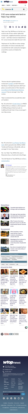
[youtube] (19, 398)
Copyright (22, 403)
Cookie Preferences (14, 409)
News (3, 5)
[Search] (25, 5)
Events (12, 387)
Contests (13, 379)
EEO (14, 405)
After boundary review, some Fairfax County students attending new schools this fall (16, 234)
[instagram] (8, 398)
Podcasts (20, 381)
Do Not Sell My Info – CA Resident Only (17, 407)
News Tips (13, 383)
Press (19, 379)
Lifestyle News (12, 258)
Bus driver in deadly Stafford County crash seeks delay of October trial (18, 248)
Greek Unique (17, 103)
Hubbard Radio (3, 405)
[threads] (22, 398)
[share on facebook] (10, 27)
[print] (25, 27)
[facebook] (4, 398)
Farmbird (10, 83)
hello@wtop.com (8, 369)
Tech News (14, 259)
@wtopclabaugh (10, 176)
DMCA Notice (10, 405)
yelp (17, 264)
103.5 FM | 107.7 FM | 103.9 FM (20, 387)
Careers (5, 386)
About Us (6, 379)
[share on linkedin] (19, 27)
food (7, 264)
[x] (11, 398)
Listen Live (8, 9)
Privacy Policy (10, 403)
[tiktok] (15, 398)
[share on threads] (16, 27)
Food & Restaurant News (17, 256)
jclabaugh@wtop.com (14, 20)
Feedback (5, 403)
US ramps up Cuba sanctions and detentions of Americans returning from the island (18, 216)
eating (3, 264)
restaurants (12, 264)
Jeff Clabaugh (6, 20)
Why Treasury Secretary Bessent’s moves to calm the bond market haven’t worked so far (18, 223)
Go (23, 394)
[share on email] (22, 27)
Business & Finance (6, 256)
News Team (6, 384)
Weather (14, 5)
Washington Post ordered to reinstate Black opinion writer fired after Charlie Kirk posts (18, 242)
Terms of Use (16, 403)
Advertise (6, 388)
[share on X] (13, 27)
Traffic (8, 5)
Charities (13, 385)
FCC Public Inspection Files (21, 405)
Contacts (13, 381)
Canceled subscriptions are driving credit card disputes (17, 208)
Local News (19, 258)
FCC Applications (6, 407)
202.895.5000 (8, 371)
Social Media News (6, 259)
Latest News (5, 258)
